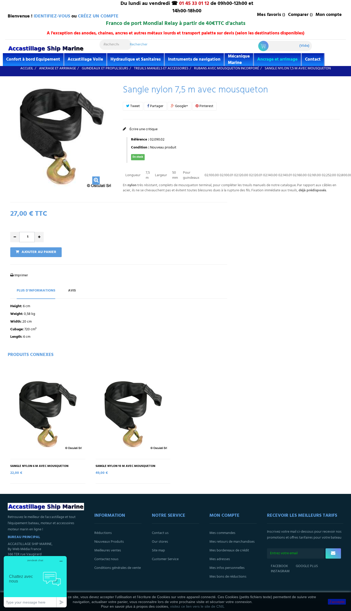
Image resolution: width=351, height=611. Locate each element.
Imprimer (21, 275)
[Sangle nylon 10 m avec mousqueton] (133, 414)
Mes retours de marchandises (232, 542)
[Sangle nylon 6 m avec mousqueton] (47, 414)
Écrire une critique (143, 129)
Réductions (103, 533)
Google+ (181, 106)
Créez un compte (98, 16)
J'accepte (337, 602)
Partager (156, 106)
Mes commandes (222, 533)
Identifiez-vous (52, 16)
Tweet (135, 106)
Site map (158, 550)
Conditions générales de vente (117, 568)
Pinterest (206, 106)
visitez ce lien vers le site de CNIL (197, 606)
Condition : (140, 147)
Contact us (160, 533)
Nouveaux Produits (109, 542)
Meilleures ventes (107, 550)
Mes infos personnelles (227, 568)
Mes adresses (219, 559)
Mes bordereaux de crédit (229, 550)
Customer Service (165, 559)
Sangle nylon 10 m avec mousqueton (125, 466)
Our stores (160, 542)
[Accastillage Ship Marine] (46, 48)
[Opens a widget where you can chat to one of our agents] (35, 581)
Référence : (140, 139)
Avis (72, 291)
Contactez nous (106, 559)
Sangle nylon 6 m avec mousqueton (39, 466)
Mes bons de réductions (227, 577)
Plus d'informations (36, 291)
